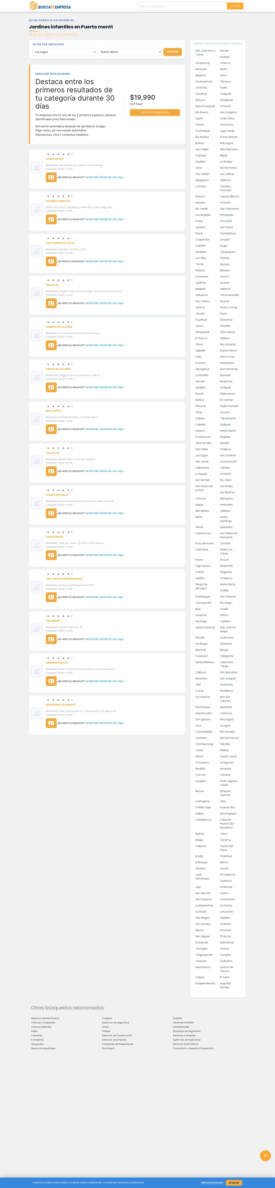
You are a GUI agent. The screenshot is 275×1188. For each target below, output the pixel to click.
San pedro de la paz (204, 488)
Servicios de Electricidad (45, 1018)
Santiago (201, 621)
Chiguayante (204, 955)
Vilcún (199, 527)
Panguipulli (202, 332)
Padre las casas (226, 551)
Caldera (225, 918)
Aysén (199, 118)
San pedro (226, 227)
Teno (198, 168)
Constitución (228, 461)
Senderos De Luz (57, 662)
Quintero (201, 738)
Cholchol (201, 88)
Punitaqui (201, 644)
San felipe (202, 149)
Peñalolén (226, 505)
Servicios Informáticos (185, 1044)
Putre (223, 313)
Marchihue (227, 942)
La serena (201, 276)
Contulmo (202, 762)
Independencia (205, 983)
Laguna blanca (229, 196)
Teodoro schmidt (225, 188)
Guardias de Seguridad (186, 1031)
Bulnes (199, 143)
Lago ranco (203, 566)
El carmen (226, 400)
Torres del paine (226, 848)
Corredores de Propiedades (117, 1044)
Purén (223, 88)
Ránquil (224, 270)
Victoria (225, 412)
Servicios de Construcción (117, 1035)
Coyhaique (202, 131)
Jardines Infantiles (183, 1022)
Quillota (200, 283)
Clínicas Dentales (41, 1026)
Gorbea (200, 868)
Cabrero (225, 621)
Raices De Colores (58, 369)
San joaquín (228, 678)
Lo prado (201, 912)
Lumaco (200, 186)
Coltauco (226, 713)
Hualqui (225, 57)
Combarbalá (203, 732)
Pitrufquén (227, 215)
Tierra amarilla (229, 295)
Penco (224, 615)
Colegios (107, 1018)
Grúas (105, 1026)
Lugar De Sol (55, 159)
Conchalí (226, 221)
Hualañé (200, 252)
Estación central (225, 793)
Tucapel (225, 955)
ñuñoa (199, 834)
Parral (199, 756)
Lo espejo (201, 474)
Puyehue (201, 320)
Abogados (37, 1044)
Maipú (199, 840)
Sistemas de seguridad (115, 1022)
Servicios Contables (184, 1035)
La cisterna (202, 697)
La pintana (226, 637)
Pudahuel (226, 887)
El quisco (201, 338)
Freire (199, 221)
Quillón (199, 578)
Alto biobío (202, 511)
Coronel (200, 498)
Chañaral (226, 856)
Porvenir (225, 202)
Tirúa (198, 412)
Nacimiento (203, 967)
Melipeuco (202, 180)
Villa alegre (202, 918)
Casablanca (203, 820)
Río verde (201, 209)
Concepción (203, 603)
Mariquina (226, 498)
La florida (226, 905)
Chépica (225, 449)
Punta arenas (228, 137)
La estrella (201, 375)
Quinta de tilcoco (226, 969)
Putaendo (201, 942)
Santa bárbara (204, 662)
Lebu (223, 801)
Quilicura (226, 881)
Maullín (224, 443)
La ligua (225, 725)
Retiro (223, 69)
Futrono (200, 363)
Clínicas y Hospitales (43, 1022)
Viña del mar (203, 443)
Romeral (225, 930)
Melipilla (200, 289)
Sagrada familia (225, 985)
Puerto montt (228, 350)
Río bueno (201, 112)
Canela (224, 468)
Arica (223, 75)
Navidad (225, 375)
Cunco (224, 276)
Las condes (202, 924)
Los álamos (227, 492)
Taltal (199, 750)
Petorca (200, 406)
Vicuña (199, 313)
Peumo (224, 301)
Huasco (200, 431)
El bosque (201, 862)
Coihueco (226, 961)
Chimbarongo (204, 744)
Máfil (198, 517)
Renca (199, 791)
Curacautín (227, 899)
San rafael (202, 480)
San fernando (229, 369)
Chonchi (225, 106)
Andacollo (226, 566)
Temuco (225, 81)
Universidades (181, 1026)
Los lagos (201, 455)
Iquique (225, 264)
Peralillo (200, 769)
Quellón (200, 161)
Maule (199, 505)
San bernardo (228, 672)
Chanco (225, 63)
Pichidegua (202, 596)
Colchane (201, 549)
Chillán (224, 590)
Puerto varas (228, 756)
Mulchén (201, 69)
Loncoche (226, 912)
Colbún (200, 418)
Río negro (226, 603)
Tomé (199, 264)
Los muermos (204, 81)
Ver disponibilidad (155, 112)
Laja (198, 887)
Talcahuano (228, 418)
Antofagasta (228, 813)
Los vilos (200, 258)
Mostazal (226, 707)
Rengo (224, 650)
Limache (225, 769)
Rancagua (226, 143)
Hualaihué (226, 100)
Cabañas (36, 1035)
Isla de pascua (229, 738)
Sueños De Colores (59, 327)
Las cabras (227, 174)
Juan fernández (202, 876)
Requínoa (226, 381)
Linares (224, 283)
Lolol (198, 357)
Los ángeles (203, 215)
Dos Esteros (54, 537)
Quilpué (225, 424)
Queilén (200, 387)
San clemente (229, 209)
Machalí (200, 650)
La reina (225, 924)
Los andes (226, 486)
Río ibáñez (202, 137)
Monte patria (228, 168)
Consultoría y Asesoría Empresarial (193, 1048)
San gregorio (228, 112)
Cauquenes (227, 252)
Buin (198, 609)
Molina (199, 400)
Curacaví (201, 656)
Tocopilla (201, 949)
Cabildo (200, 424)
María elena (227, 584)
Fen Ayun (52, 285)
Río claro (226, 480)
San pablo (201, 449)
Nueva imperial (205, 106)
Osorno (200, 307)
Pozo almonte (204, 543)
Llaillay (199, 813)
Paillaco (225, 338)
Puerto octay (229, 307)
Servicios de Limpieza (114, 1039)
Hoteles (106, 1031)
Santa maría (228, 431)
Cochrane (226, 124)
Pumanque (202, 707)
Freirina (224, 258)
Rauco (199, 930)
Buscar (235, 5)
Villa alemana (229, 149)
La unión (225, 474)
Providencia (227, 875)
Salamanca (227, 394)
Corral (199, 691)
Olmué (199, 381)
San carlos (202, 301)
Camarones (203, 533)
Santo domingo (226, 519)
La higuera (226, 762)
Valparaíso (202, 468)
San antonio (228, 344)
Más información (212, 1182)
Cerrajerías (37, 1039)
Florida (224, 51)
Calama (200, 846)
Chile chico (227, 118)
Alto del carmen (225, 699)
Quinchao (226, 684)
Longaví (225, 239)
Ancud (224, 559)
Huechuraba (203, 713)
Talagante (226, 656)
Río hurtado (227, 732)
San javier (202, 461)
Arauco (200, 196)
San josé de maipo (228, 629)
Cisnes (199, 124)
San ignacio (203, 719)
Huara (199, 559)
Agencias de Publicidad (186, 1039)
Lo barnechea (204, 905)
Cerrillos (225, 775)
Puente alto (227, 807)
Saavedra (226, 527)
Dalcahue (226, 320)
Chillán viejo (203, 807)
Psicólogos (108, 1048)
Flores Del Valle (57, 495)
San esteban (228, 455)
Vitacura (201, 961)
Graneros (226, 644)
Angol (223, 246)
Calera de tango (226, 664)
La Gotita (52, 453)
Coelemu (226, 578)
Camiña (225, 543)
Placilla (199, 637)
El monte (225, 936)
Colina (199, 572)
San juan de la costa (205, 52)
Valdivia (225, 511)
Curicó (224, 868)
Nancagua (226, 719)
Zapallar (200, 350)
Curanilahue (228, 233)
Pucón (199, 394)
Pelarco (200, 270)
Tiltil (198, 684)
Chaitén (225, 326)
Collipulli (225, 387)
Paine (199, 233)
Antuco (200, 100)
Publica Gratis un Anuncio (53, 35)
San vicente (228, 596)
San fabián (202, 174)
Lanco (199, 326)
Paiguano (226, 572)
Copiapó (201, 155)
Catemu (225, 840)
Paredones (227, 363)
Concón (200, 775)
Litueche (201, 615)
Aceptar (234, 1182)
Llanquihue (202, 369)
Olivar (199, 344)
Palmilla (225, 744)
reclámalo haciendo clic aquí (104, 177)
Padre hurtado (229, 406)
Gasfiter (177, 1018)
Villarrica (225, 180)
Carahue (201, 94)
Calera (199, 977)
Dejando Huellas (58, 201)
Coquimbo (202, 239)
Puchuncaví (203, 437)
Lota (198, 725)
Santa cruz (227, 357)
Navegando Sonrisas (61, 704)
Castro (224, 893)
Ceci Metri (53, 621)
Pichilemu (226, 691)
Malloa (224, 750)
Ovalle (224, 609)
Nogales (225, 437)
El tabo (224, 977)
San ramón (202, 893)
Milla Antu (53, 411)
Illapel (223, 155)
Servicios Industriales (43, 1048)
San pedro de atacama (228, 535)
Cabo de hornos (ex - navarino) (228, 823)
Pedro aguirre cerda (228, 783)
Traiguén (226, 94)
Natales (200, 202)
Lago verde (227, 131)
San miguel (202, 936)
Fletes (34, 1031)
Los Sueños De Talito (60, 243)
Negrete (200, 75)
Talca (223, 834)
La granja (226, 161)
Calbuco (201, 672)
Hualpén (200, 781)
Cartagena (202, 801)
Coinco (224, 949)
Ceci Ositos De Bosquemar (64, 579)
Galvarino (201, 295)
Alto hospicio (203, 899)
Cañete (200, 246)
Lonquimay (202, 63)
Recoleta (201, 678)
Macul (224, 862)
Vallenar (225, 289)
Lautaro (200, 227)
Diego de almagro (201, 586)
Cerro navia (227, 332)
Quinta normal (205, 627)
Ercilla (199, 856)
